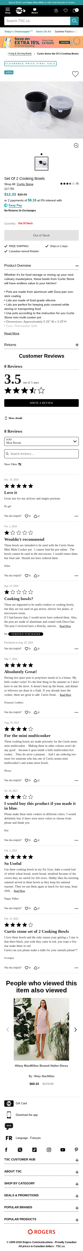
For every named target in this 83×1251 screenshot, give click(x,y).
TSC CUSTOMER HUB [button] (19, 1159)
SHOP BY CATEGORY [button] (19, 1183)
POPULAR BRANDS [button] (18, 1207)
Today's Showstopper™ (18, 31)
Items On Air (43, 31)
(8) (77, 183)
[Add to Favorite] (75, 73)
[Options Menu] (76, 516)
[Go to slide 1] (41, 154)
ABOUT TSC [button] (13, 1171)
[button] (34, 10)
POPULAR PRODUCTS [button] (20, 1219)
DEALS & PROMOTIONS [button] (21, 1195)
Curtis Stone (25, 184)
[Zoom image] (76, 145)
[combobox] (41, 21)
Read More (11, 333)
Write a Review (41, 402)
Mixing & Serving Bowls (20, 53)
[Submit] (74, 21)
